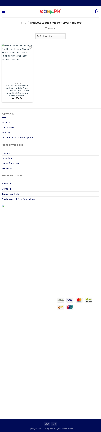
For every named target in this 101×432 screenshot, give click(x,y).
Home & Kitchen (10, 163)
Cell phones (8, 127)
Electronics (8, 168)
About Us (6, 183)
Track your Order (11, 194)
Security (6, 132)
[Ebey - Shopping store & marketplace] (50, 11)
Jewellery (7, 158)
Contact (6, 188)
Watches (6, 122)
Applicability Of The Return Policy (19, 199)
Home (22, 22)
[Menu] (3, 11)
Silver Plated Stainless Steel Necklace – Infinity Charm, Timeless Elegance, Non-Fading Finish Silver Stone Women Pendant (17, 91)
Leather (6, 153)
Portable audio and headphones (18, 137)
